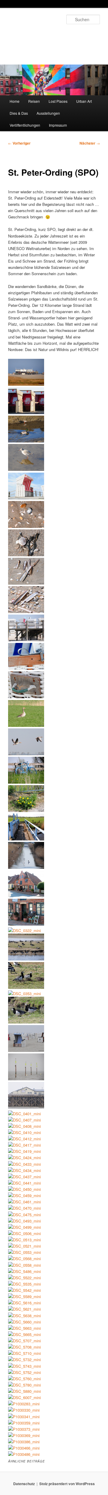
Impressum (58, 125)
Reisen (34, 101)
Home (15, 101)
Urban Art (84, 101)
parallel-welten (33, 34)
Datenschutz (24, 1483)
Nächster (90, 143)
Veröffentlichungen (25, 125)
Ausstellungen (48, 113)
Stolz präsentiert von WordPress (67, 1483)
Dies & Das (19, 113)
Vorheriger (19, 143)
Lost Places (58, 101)
